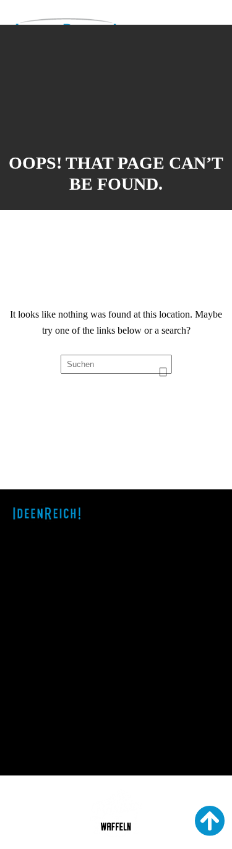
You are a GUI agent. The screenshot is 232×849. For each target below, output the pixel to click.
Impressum (35, 743)
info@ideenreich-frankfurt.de (69, 704)
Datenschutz (37, 755)
